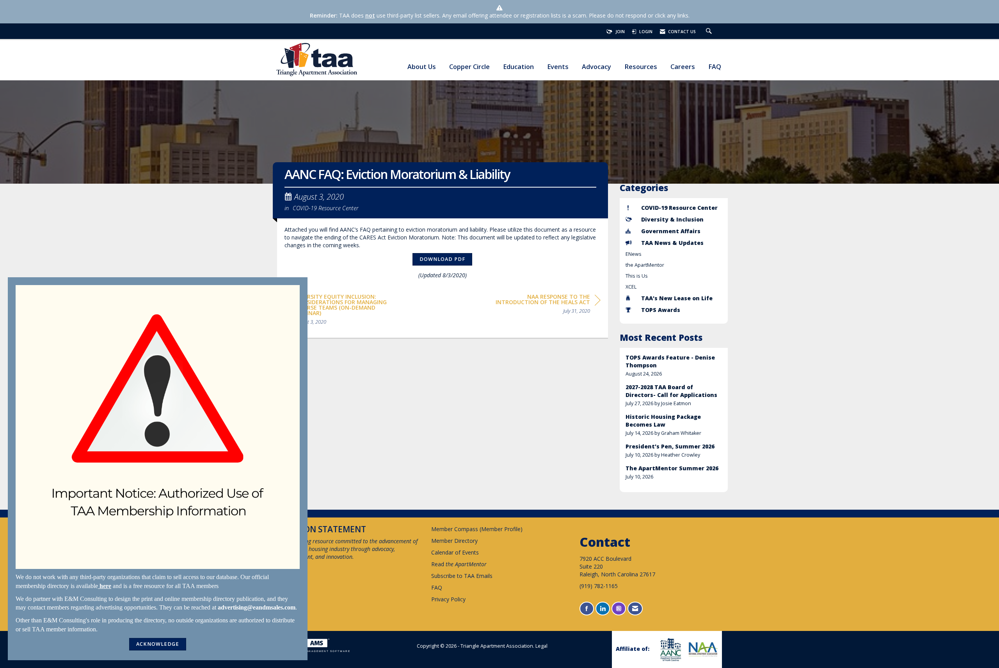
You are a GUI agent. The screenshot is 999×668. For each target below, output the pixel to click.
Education (518, 67)
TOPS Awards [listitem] (660, 310)
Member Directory (454, 540)
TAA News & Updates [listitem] (672, 242)
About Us (421, 67)
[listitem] (674, 365)
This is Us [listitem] (637, 276)
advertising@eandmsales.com (256, 607)
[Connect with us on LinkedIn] (602, 608)
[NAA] (702, 649)
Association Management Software (313, 651)
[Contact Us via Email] (635, 608)
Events (558, 67)
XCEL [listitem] (631, 287)
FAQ (714, 67)
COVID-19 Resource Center (326, 208)
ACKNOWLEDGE (157, 644)
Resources (640, 67)
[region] (542, 305)
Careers (682, 67)
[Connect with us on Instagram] (618, 608)
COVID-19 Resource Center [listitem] (679, 207)
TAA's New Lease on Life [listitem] (677, 298)
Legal (541, 646)
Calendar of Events (455, 552)
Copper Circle (469, 67)
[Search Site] (709, 31)
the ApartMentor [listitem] (645, 265)
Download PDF (442, 259)
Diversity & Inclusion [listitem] (672, 219)
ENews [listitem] (634, 254)
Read (459, 564)
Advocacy (596, 67)
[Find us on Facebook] (586, 608)
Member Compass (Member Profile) (477, 529)
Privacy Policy (448, 599)
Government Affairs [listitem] (670, 231)
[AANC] (669, 649)
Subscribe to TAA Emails (461, 575)
